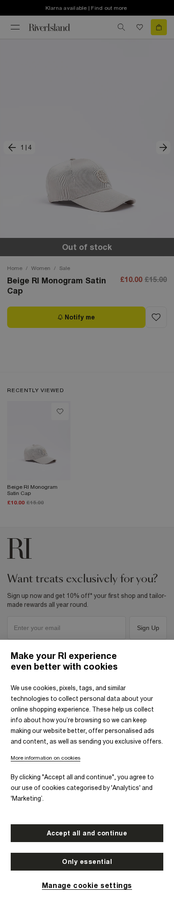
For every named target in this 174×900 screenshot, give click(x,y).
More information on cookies (45, 758)
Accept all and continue (87, 833)
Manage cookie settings (87, 885)
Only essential (87, 861)
